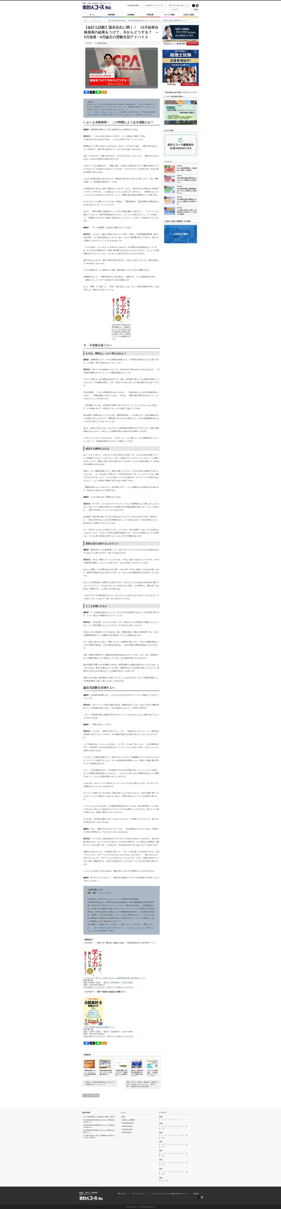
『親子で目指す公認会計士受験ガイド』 (108, 928)
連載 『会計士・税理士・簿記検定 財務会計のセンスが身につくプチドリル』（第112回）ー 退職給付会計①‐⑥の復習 (141, 1084)
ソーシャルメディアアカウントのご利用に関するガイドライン (169, 1193)
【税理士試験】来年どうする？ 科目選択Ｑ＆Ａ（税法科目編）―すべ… (121, 1073)
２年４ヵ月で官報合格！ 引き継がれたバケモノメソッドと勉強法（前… (152, 1074)
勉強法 (105, 43)
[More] (104, 92)
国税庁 (123, 1116)
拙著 (101, 169)
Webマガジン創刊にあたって (178, 5)
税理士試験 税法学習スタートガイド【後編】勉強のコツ (106, 1072)
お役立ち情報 (188, 15)
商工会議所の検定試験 (128, 1122)
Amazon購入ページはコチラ (94, 987)
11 (159, 1128)
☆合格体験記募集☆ (133, 5)
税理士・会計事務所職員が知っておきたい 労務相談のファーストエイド (101, 1083)
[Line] (98, 92)
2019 (160, 1177)
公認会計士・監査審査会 (128, 1119)
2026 (160, 1116)
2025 (160, 1123)
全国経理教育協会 (126, 1132)
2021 (160, 1159)
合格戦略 (130, 15)
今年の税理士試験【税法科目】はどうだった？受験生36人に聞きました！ (187, 180)
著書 (110, 227)
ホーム (92, 15)
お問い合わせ (121, 1193)
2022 (160, 1150)
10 (186, 1126)
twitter (193, 5)
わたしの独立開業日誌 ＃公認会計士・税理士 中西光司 (187, 169)
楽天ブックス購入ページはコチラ (120, 987)
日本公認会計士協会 (127, 1129)
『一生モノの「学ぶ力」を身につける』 (105, 112)
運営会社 (196, 1193)
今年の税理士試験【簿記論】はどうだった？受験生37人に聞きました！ (187, 201)
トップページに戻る (91, 1095)
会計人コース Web (138, 1207)
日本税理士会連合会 (127, 1126)
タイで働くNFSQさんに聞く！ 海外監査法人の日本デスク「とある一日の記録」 (187, 212)
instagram (197, 5)
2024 (160, 1132)
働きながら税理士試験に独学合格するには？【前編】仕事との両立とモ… (137, 1073)
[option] (180, 35)
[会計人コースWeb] (96, 8)
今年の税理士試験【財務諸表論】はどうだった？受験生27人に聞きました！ (187, 190)
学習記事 (150, 15)
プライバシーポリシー (138, 1193)
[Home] (85, 20)
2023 (160, 1141)
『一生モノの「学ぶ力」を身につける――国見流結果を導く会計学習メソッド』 (115, 978)
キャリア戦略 (169, 15)
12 (163, 1128)
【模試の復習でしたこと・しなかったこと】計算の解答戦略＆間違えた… (90, 1073)
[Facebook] (86, 92)
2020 (160, 1168)
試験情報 (111, 15)
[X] (92, 92)
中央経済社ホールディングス (154, 5)
